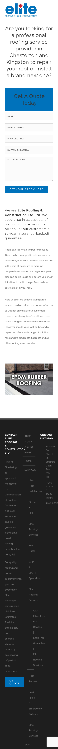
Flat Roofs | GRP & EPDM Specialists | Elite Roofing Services (30, 572)
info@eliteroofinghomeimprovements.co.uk (49, 503)
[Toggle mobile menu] (52, 9)
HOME (28, 461)
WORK (28, 744)
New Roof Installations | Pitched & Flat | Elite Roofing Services (30, 507)
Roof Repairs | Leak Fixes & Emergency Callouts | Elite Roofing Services (30, 705)
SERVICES (29, 469)
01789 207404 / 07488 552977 (29, 444)
